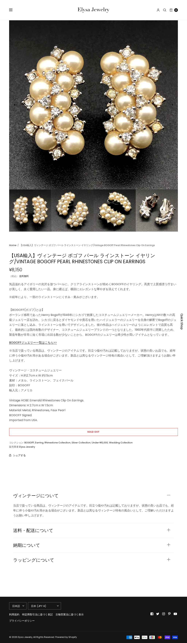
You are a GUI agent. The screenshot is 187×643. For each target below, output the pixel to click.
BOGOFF (29, 442)
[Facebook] (152, 614)
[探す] (164, 10)
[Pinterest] (169, 614)
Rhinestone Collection (57, 442)
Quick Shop (182, 322)
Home (12, 245)
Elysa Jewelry (27, 447)
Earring (39, 442)
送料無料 (24, 276)
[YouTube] (175, 614)
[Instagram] (163, 614)
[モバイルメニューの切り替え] (13, 10)
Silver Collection (81, 442)
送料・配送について (33, 530)
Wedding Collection (121, 442)
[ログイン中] (158, 10)
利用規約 (14, 614)
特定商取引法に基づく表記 (37, 614)
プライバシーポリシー (22, 621)
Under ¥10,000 (100, 442)
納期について (26, 545)
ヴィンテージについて (36, 496)
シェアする (19, 455)
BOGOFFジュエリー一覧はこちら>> (33, 342)
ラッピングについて (33, 560)
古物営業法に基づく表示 (70, 614)
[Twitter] (157, 614)
